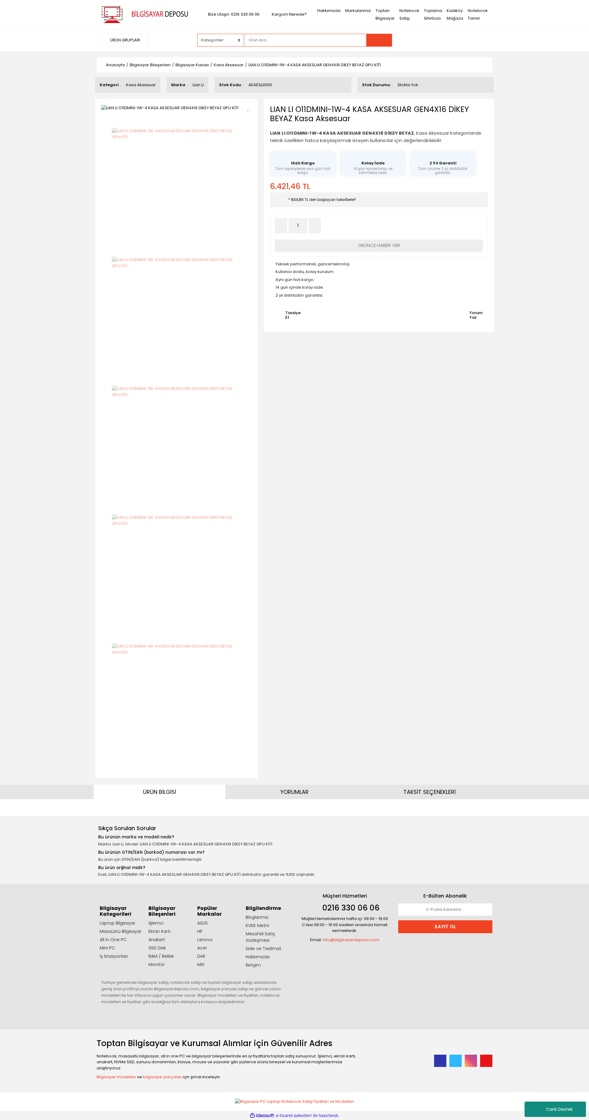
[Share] (250, 118)
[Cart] (483, 40)
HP (199, 931)
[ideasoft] (262, 1116)
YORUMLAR (294, 792)
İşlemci (156, 923)
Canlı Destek (559, 1109)
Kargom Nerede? (289, 14)
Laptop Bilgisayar (117, 923)
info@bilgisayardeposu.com (351, 940)
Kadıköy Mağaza (455, 14)
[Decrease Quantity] (281, 225)
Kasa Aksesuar (141, 85)
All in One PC (113, 940)
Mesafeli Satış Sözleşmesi (260, 937)
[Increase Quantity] (315, 225)
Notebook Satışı (409, 14)
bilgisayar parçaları (162, 1077)
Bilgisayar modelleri (116, 1077)
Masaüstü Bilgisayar (120, 931)
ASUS (202, 923)
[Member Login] (446, 40)
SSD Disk (157, 948)
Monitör (156, 964)
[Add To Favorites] (250, 107)
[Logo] (144, 14)
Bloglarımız (257, 917)
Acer (202, 948)
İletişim (253, 965)
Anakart (156, 940)
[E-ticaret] (294, 1116)
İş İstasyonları (114, 956)
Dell (201, 956)
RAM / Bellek (161, 956)
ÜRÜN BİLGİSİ (159, 792)
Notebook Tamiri (478, 14)
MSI (200, 964)
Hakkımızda (329, 10)
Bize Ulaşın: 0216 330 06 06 (234, 14)
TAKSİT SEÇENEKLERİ (429, 792)
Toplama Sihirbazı (433, 14)
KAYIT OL (445, 926)
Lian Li (198, 85)
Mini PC (107, 948)
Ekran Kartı (159, 931)
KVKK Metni (257, 925)
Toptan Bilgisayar (385, 14)
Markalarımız (358, 10)
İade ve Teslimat (263, 948)
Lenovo (205, 940)
